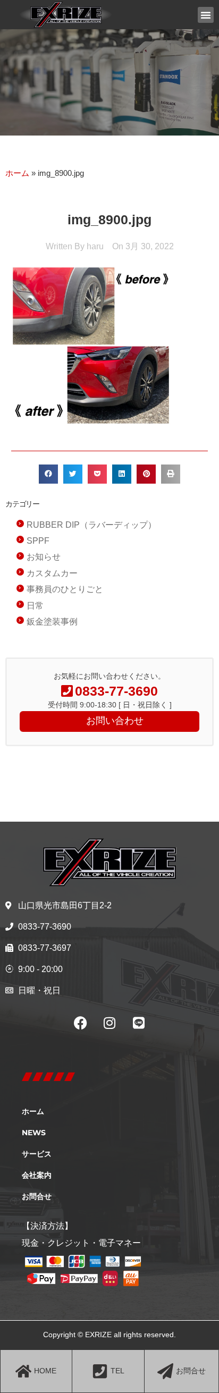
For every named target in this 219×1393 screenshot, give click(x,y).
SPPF (38, 540)
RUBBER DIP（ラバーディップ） (91, 524)
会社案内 (37, 1175)
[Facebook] (80, 1023)
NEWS (34, 1132)
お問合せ (37, 1196)
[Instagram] (109, 1023)
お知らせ (44, 556)
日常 (35, 605)
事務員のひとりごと (65, 589)
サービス (37, 1154)
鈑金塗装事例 (52, 621)
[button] (206, 15)
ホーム (17, 173)
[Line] (138, 1023)
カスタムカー (52, 573)
